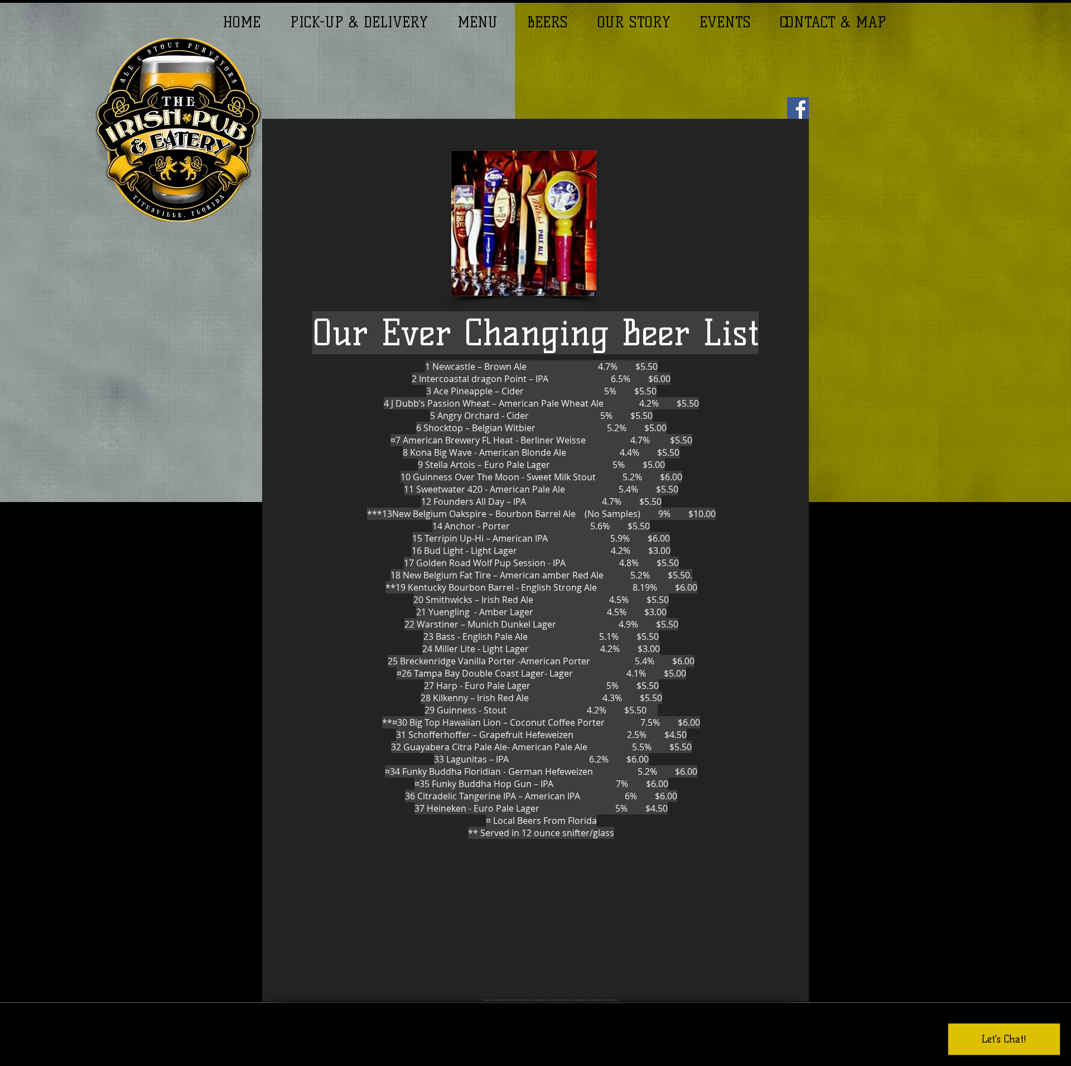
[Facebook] (798, 108)
